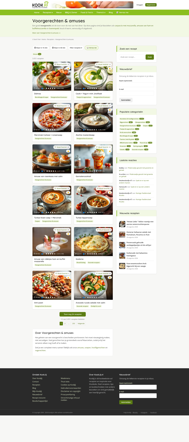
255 (73, 323)
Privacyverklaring (68, 394)
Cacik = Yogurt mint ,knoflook (89, 93)
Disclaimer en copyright (70, 391)
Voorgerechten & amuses (59, 97)
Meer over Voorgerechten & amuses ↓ (46, 33)
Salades (124, 149)
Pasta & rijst (145, 143)
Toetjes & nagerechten (84, 97)
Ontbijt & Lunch (96, 306)
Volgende (81, 323)
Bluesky (135, 412)
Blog (111, 12)
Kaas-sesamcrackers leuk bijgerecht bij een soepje (136, 264)
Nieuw (59, 12)
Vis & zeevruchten (127, 132)
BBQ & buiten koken (128, 143)
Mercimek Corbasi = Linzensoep (48, 135)
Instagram (144, 412)
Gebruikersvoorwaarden (71, 388)
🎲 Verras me (122, 12)
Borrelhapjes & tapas (41, 97)
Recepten (47, 12)
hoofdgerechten (98, 347)
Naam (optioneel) (125, 81)
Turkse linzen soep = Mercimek (47, 218)
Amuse (37, 54)
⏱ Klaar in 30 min (58, 48)
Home (36, 12)
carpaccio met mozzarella (125, 25)
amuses (80, 347)
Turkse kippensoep (84, 218)
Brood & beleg (81, 262)
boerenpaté (54, 28)
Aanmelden (125, 100)
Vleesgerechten (142, 122)
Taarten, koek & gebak (129, 139)
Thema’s (100, 12)
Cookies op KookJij (68, 385)
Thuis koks (65, 382)
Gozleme (79, 259)
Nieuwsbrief (37, 394)
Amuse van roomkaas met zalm (48, 176)
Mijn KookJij (37, 391)
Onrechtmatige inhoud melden (70, 399)
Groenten (125, 146)
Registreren (151, 5)
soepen (88, 347)
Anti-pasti (38, 303)
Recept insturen (39, 398)
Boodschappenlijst (40, 401)
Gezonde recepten (94, 262)
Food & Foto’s (87, 12)
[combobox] (132, 57)
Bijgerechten (126, 122)
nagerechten (40, 350)
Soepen (37, 221)
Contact (35, 382)
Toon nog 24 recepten (73, 314)
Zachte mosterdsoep (85, 135)
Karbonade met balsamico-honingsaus (137, 254)
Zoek (150, 57)
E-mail (121, 89)
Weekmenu (65, 378)
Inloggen (139, 5)
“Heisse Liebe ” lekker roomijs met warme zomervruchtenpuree (140, 222)
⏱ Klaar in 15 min (40, 48)
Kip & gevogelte (140, 146)
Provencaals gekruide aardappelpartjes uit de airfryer (139, 243)
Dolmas (37, 93)
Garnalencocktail (83, 176)
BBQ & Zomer (71, 12)
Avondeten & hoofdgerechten (131, 119)
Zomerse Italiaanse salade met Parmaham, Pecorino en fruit (139, 233)
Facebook (153, 412)
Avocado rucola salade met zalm (90, 303)
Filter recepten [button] (76, 48)
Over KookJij (37, 378)
